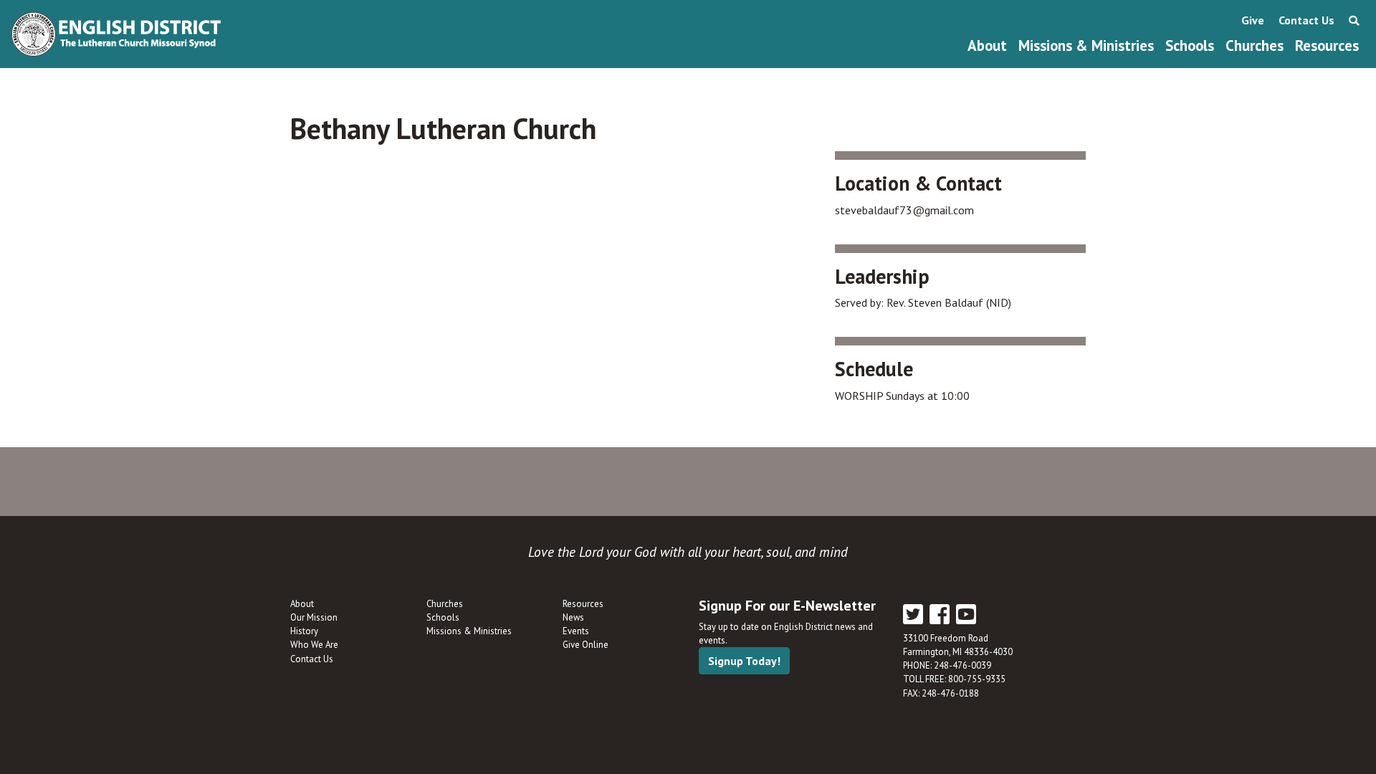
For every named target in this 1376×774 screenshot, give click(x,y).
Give (1252, 20)
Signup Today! (744, 661)
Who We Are (314, 645)
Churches (1255, 45)
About (987, 45)
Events (576, 631)
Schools (1189, 45)
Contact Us (1306, 20)
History (304, 631)
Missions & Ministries (1086, 45)
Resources (1327, 45)
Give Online (585, 645)
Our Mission (314, 617)
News (573, 617)
